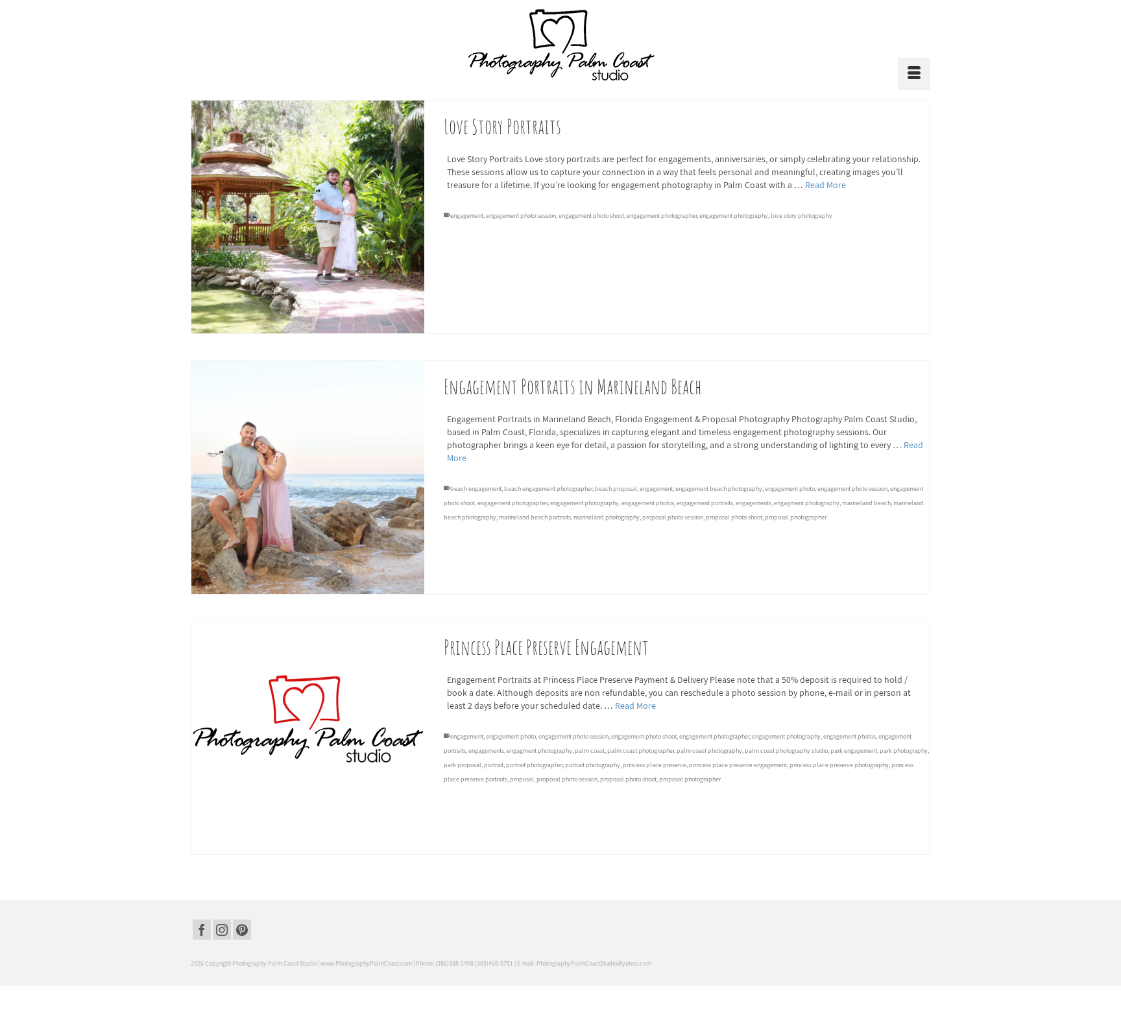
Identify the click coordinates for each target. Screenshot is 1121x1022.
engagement (466, 215)
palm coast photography (709, 750)
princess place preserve (654, 765)
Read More (825, 185)
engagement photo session (521, 215)
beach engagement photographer (548, 488)
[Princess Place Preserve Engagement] (307, 737)
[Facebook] (202, 930)
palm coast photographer (640, 750)
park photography (904, 750)
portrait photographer (534, 765)
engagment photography (806, 503)
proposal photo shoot (734, 517)
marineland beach (866, 503)
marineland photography (606, 517)
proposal (522, 779)
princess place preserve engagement (738, 765)
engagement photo (790, 488)
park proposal (462, 765)
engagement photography (733, 215)
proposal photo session (672, 517)
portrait (493, 765)
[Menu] (914, 74)
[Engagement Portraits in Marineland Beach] (307, 477)
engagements (753, 503)
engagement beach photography (718, 488)
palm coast (590, 750)
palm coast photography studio (786, 750)
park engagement (853, 750)
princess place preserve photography (839, 765)
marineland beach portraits (535, 517)
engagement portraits (705, 503)
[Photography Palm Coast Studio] (560, 44)
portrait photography (592, 765)
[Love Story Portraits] (307, 217)
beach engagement (475, 488)
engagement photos (647, 503)
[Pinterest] (242, 930)
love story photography (801, 215)
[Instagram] (222, 930)
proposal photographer (795, 517)
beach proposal (616, 488)
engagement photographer (662, 215)
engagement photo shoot (591, 215)
